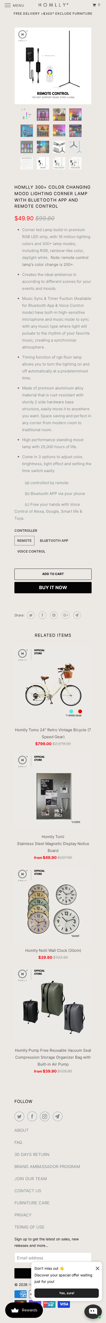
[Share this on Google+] (64, 615)
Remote (24, 540)
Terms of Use (29, 1227)
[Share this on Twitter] (30, 615)
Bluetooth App (54, 540)
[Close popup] (95, 1266)
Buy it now (53, 587)
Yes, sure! (66, 1293)
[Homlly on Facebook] (33, 1116)
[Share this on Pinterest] (53, 615)
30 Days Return (31, 1154)
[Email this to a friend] (76, 615)
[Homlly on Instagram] (46, 1116)
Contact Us (27, 1190)
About (21, 1130)
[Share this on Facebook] (41, 615)
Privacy (23, 1214)
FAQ (18, 1142)
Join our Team (30, 1178)
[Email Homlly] (59, 1116)
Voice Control (31, 551)
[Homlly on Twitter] (20, 1116)
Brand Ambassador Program (47, 1166)
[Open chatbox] (93, 1311)
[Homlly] (53, 5)
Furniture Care (32, 1202)
